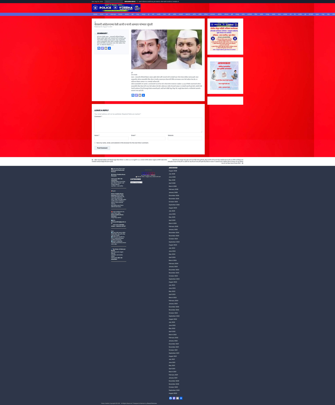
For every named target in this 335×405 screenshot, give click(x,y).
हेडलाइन (95, 14)
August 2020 (173, 393)
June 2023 (172, 288)
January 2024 (173, 266)
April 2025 (172, 220)
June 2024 (172, 251)
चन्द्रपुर (143, 14)
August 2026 (173, 171)
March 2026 (173, 186)
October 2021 (173, 350)
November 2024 (174, 236)
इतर (107, 14)
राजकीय (158, 14)
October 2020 (173, 387)
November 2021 (174, 347)
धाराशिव (300, 14)
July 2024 (172, 248)
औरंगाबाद (226, 14)
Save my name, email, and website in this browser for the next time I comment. (122, 143)
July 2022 (172, 322)
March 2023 (173, 297)
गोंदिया (255, 14)
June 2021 (172, 362)
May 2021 (172, 365)
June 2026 (172, 177)
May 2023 (172, 291)
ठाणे (290, 14)
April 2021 (172, 368)
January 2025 (173, 229)
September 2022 (174, 316)
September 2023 (174, 279)
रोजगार (101, 14)
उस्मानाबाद (212, 14)
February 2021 (173, 375)
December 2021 (174, 344)
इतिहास (206, 14)
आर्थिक (200, 14)
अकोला (174, 14)
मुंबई (133, 14)
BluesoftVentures (152, 403)
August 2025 (173, 208)
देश (295, 14)
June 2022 (172, 325)
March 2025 (172, 223)
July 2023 (172, 285)
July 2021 (172, 359)
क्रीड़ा (243, 14)
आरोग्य (194, 14)
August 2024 (173, 245)
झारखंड (285, 14)
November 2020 (174, 384)
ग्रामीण (261, 14)
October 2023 (173, 276)
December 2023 (174, 270)
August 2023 (173, 282)
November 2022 (174, 310)
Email (133, 135)
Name (96, 135)
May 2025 (172, 217)
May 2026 (172, 180)
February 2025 (173, 226)
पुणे (148, 14)
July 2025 (172, 211)
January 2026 (173, 192)
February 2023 (173, 300)
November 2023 (174, 273)
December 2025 (174, 195)
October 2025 (173, 201)
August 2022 (173, 319)
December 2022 (174, 307)
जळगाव (273, 14)
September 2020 (174, 390)
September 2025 (174, 205)
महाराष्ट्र (127, 14)
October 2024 (173, 239)
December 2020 (174, 381)
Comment (98, 116)
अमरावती (181, 14)
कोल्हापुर (237, 14)
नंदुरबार (317, 14)
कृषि (169, 14)
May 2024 (172, 254)
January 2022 (173, 341)
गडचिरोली (249, 14)
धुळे (305, 14)
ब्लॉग (153, 14)
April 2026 (172, 183)
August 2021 (173, 356)
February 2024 (173, 263)
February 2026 (173, 189)
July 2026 (172, 174)
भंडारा (164, 14)
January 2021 (173, 378)
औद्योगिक (220, 14)
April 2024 (172, 257)
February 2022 (173, 337)
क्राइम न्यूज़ (113, 14)
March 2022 (172, 334)
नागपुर (137, 14)
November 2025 (174, 198)
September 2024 (174, 242)
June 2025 (172, 214)
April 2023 (172, 294)
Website (170, 135)
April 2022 (172, 331)
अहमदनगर (187, 14)
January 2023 (173, 303)
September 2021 (174, 353)
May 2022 (172, 328)
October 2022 (173, 313)
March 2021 (172, 371)
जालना (279, 14)
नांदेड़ (328, 14)
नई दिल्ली (311, 14)
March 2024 (173, 260)
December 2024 (174, 232)
